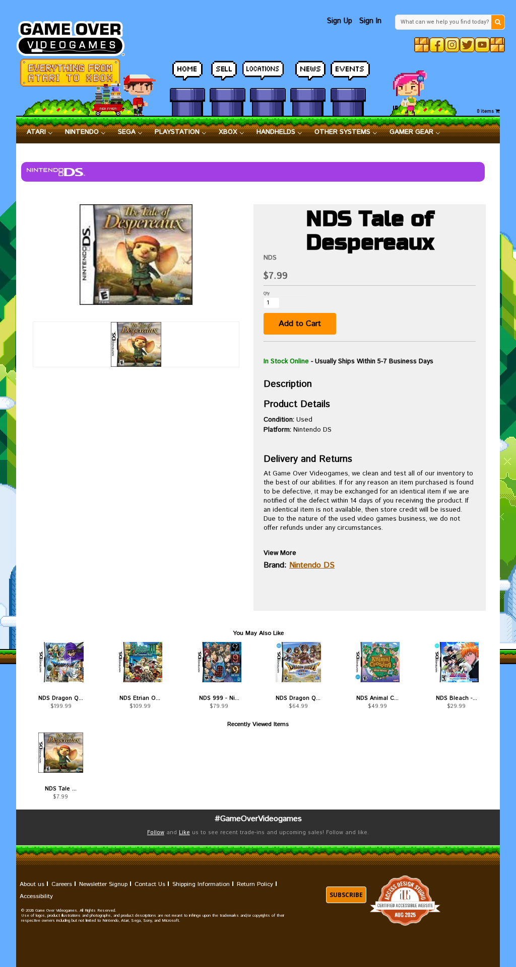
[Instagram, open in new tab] (452, 45)
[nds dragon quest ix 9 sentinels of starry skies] (298, 662)
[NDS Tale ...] (60, 753)
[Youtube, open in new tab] (482, 45)
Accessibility (36, 896)
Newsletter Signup (103, 884)
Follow (155, 833)
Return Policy (255, 884)
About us (32, 884)
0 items (486, 111)
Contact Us (150, 884)
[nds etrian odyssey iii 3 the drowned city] (139, 662)
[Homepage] (75, 35)
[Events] (348, 71)
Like (184, 833)
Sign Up (339, 21)
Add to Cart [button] (300, 324)
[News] (307, 71)
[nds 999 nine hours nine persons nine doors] (219, 662)
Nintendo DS (312, 565)
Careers (61, 884)
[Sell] (227, 71)
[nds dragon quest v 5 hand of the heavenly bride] (60, 662)
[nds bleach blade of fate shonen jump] (456, 662)
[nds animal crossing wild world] (377, 662)
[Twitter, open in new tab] (467, 45)
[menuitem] (40, 132)
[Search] (497, 22)
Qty (267, 293)
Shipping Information (201, 884)
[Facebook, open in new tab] (436, 45)
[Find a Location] (267, 71)
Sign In (370, 21)
